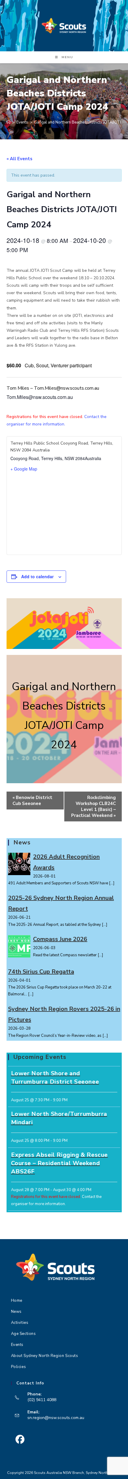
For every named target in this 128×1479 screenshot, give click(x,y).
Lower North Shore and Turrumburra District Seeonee (55, 1077)
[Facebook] (20, 1439)
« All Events (19, 159)
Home (16, 1300)
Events (17, 1344)
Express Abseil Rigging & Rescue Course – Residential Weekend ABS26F (59, 1163)
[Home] (8, 122)
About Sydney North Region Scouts (44, 1355)
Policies (18, 1366)
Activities (20, 1322)
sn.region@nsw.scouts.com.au (55, 1418)
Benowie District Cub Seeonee (32, 800)
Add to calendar (37, 576)
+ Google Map (23, 469)
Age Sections (23, 1333)
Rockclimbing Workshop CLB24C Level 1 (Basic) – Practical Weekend (93, 806)
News (16, 1311)
